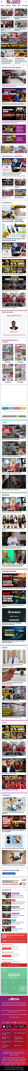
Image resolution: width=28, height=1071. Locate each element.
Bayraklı (22, 1057)
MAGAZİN (5, 495)
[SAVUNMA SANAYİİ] (25, 571)
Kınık (24, 1062)
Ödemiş (24, 1063)
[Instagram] (10, 1022)
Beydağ (9, 1059)
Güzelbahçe (16, 1060)
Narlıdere (19, 1063)
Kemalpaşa (16, 1062)
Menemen (13, 1063)
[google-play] (20, 1027)
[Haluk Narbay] (14, 325)
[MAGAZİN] (25, 495)
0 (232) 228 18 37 (7, 948)
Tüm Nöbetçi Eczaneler (14, 965)
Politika (14, 5)
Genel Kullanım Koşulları (15, 1053)
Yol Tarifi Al (15, 948)
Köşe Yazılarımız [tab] (7, 312)
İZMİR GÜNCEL (15, 893)
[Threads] (20, 1022)
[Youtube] (15, 1022)
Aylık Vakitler (6, 993)
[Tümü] (25, 341)
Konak (3, 1063)
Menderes (8, 1063)
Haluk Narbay (14, 331)
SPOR (4, 723)
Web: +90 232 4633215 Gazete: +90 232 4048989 (15, 1014)
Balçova (13, 1057)
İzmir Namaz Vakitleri (6, 1038)
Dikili (3, 1060)
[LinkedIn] (13, 1022)
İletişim (11, 1055)
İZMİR (4, 1057)
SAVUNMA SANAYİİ (9, 571)
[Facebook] (3, 1022)
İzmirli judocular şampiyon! (18, 916)
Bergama (4, 1059)
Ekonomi (8, 5)
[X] (5, 1022)
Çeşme (21, 1059)
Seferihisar (7, 1065)
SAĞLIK (4, 648)
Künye (23, 1053)
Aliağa (8, 1057)
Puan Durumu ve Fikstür (6, 1042)
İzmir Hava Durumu (21, 1033)
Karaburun (4, 1062)
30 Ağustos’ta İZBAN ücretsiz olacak (18, 896)
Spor (19, 5)
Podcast (16, 1055)
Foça (6, 1060)
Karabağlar (22, 1060)
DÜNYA (4, 422)
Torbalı (19, 1065)
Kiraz (21, 1062)
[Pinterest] (8, 1022)
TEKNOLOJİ (6, 795)
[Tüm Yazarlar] (25, 312)
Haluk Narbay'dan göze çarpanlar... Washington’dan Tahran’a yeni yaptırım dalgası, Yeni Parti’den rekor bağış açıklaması (14, 317)
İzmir (2, 5)
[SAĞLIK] (25, 647)
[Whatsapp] (22, 1022)
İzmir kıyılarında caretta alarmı (18, 909)
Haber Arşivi (19, 1045)
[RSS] (25, 1022)
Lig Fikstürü (5, 1053)
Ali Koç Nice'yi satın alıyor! (17, 929)
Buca (17, 1059)
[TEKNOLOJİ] (25, 795)
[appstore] (8, 1027)
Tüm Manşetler (19, 1041)
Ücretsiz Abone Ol (9, 873)
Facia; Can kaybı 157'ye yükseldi (18, 923)
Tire (15, 1065)
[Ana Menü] (1, 2)
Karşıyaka (10, 1062)
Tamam (21, 1069)
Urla (22, 1065)
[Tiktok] (18, 1022)
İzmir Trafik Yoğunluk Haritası (19, 1038)
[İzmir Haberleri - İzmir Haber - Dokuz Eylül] (13, 2)
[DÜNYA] (25, 422)
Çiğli (25, 1059)
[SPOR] (25, 722)
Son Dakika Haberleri (5, 1046)
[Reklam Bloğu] (14, 882)
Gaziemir (10, 1060)
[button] (25, 149)
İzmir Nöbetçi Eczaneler (6, 1033)
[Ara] (26, 2)
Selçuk (12, 1065)
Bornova (13, 1059)
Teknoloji (24, 5)
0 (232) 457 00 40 (7, 955)
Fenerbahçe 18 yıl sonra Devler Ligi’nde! (18, 902)
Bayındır (17, 1057)
